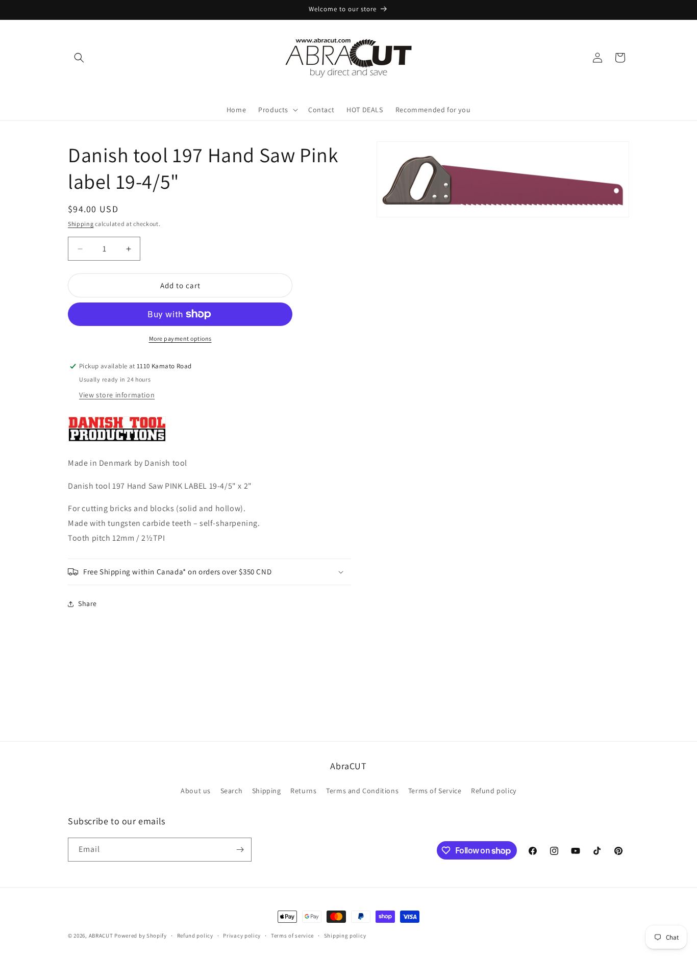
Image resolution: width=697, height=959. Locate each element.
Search (231, 790)
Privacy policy (242, 935)
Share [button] (87, 603)
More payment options (180, 338)
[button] (79, 57)
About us (196, 790)
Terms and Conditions (362, 790)
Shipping (81, 224)
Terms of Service (435, 790)
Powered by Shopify (140, 935)
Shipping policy (345, 935)
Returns (303, 790)
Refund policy (493, 790)
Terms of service (292, 935)
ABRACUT (101, 935)
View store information (117, 394)
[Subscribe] (240, 850)
